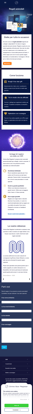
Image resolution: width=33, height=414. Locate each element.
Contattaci (7, 63)
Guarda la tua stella (10, 368)
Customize (15, 410)
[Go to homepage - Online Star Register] (16, 2)
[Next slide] (29, 279)
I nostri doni (8, 363)
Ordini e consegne (10, 372)
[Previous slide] (3, 279)
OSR (6, 359)
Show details (23, 399)
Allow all (16, 405)
